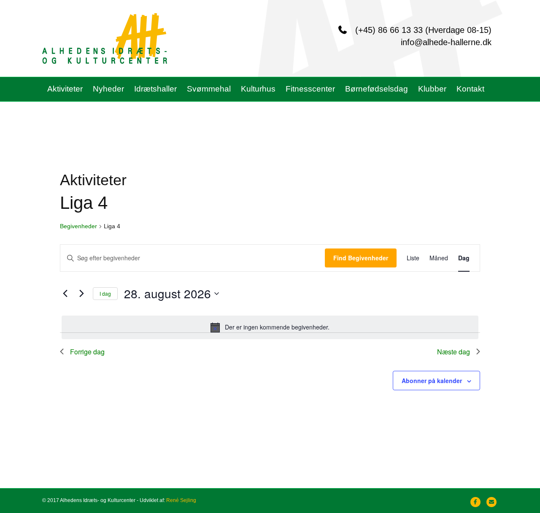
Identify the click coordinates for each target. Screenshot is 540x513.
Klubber (432, 88)
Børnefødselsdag (376, 88)
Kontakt (470, 88)
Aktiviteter (65, 88)
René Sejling (181, 500)
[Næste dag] (81, 294)
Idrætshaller (155, 88)
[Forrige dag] (65, 294)
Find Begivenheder (360, 258)
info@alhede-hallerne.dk (446, 42)
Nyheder (108, 88)
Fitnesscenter (310, 88)
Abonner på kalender (432, 380)
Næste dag (453, 351)
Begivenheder (78, 226)
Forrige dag (87, 351)
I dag (105, 293)
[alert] (270, 327)
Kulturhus (258, 88)
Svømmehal (209, 88)
